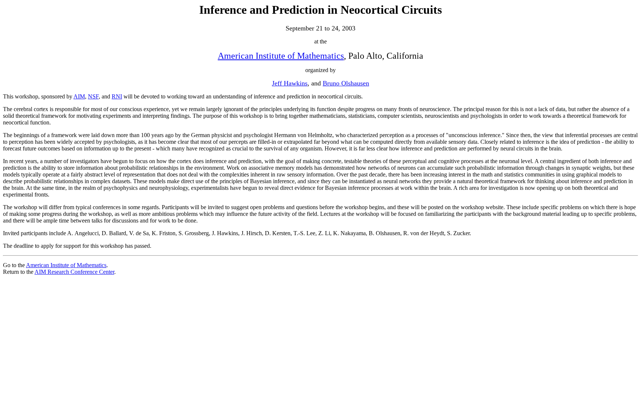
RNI (117, 96)
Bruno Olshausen (346, 83)
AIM (79, 96)
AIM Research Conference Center (74, 272)
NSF (93, 96)
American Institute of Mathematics (281, 56)
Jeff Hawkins (290, 83)
